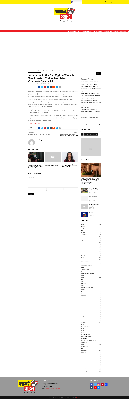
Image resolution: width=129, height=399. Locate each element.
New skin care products (85, 334)
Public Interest (39, 72)
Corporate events (84, 242)
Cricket (82, 246)
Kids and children (84, 299)
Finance (82, 267)
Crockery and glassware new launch (88, 249)
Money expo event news (85, 309)
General (35, 72)
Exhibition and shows (85, 261)
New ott (82, 332)
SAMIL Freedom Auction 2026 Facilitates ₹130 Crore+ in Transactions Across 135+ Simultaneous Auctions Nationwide (90, 95)
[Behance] (104, 2)
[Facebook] (98, 2)
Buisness (51, 2)
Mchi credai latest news (85, 305)
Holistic (82, 285)
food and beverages (85, 269)
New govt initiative (84, 320)
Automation (83, 226)
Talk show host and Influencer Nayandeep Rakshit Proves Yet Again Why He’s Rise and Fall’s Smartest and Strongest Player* (35, 166)
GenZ (82, 279)
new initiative (83, 322)
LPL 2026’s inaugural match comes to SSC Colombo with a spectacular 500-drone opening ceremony (90, 111)
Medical (82, 307)
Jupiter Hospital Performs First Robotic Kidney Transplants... (94, 198)
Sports (82, 362)
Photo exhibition (84, 338)
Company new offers (85, 240)
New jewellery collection (85, 326)
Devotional (83, 253)
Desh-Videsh (25, 2)
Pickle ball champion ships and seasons (88, 340)
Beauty (82, 230)
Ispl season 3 (83, 295)
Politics (36, 2)
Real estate (83, 354)
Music (82, 312)
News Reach (78, 397)
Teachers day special (85, 368)
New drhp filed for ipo (85, 316)
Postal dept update (84, 346)
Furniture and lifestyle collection (87, 273)
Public (82, 348)
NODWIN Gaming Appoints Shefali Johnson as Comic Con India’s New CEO (69, 165)
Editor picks (83, 255)
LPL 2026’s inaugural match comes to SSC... (94, 213)
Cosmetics (83, 244)
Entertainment (43, 2)
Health (82, 281)
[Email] (109, 2)
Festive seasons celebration (86, 265)
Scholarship (83, 358)
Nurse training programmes (86, 336)
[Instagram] (101, 2)
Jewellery (83, 297)
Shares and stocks (84, 360)
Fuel (81, 271)
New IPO (82, 324)
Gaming (82, 275)
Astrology (58, 2)
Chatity (82, 238)
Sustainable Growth (84, 366)
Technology (66, 2)
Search (82, 71)
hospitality (83, 289)
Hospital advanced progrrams (87, 287)
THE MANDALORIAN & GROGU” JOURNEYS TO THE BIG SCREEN (69, 134)
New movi (83, 328)
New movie (83, 330)
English (75, 2)
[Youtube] (107, 2)
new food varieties (84, 318)
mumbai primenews (32, 83)
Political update (84, 342)
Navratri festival (84, 314)
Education (83, 257)
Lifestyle (82, 301)
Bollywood (83, 232)
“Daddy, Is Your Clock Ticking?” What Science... (94, 206)
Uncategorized (84, 371)
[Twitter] (99, 2)
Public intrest (83, 352)
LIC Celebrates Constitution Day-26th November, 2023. (52, 164)
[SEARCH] (99, 124)
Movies (82, 310)
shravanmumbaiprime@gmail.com (53, 388)
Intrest (82, 293)
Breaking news (31, 72)
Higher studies (83, 283)
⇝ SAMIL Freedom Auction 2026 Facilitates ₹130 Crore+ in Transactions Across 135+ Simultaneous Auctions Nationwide (89, 31)
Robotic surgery (84, 356)
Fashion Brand (83, 263)
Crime (31, 2)
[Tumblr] (105, 2)
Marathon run (83, 303)
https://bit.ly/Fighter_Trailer (34, 123)
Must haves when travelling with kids (39, 134)
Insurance (83, 291)
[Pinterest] (102, 2)
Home (18, 2)
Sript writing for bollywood (86, 364)
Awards (82, 228)
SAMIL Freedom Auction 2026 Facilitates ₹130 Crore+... (95, 190)
